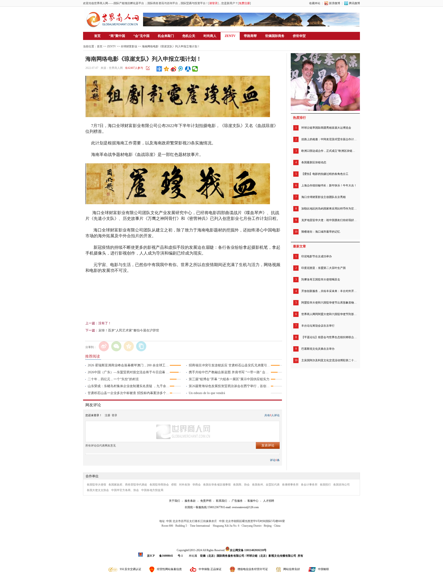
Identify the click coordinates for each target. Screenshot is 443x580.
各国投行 (325, 484)
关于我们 (174, 500)
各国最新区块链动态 (313, 162)
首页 (97, 36)
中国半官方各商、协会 (125, 490)
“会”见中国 (141, 36)
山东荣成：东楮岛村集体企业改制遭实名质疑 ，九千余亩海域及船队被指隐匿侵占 (129, 386)
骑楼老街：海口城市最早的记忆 (320, 231)
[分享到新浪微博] (174, 69)
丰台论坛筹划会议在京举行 (318, 325)
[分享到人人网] (188, 69)
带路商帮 (250, 36)
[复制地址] (141, 346)
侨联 (174, 484)
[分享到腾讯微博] (181, 69)
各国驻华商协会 (159, 484)
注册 (107, 415)
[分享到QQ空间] (166, 69)
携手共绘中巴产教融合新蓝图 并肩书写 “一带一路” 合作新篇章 (230, 372)
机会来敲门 (166, 36)
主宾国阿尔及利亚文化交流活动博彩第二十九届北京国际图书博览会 (329, 360)
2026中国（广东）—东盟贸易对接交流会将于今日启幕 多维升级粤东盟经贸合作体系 (129, 372)
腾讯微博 (354, 3)
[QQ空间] (129, 346)
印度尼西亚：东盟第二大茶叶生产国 (323, 268)
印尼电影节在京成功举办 (316, 256)
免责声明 (205, 500)
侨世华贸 (299, 36)
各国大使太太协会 (98, 490)
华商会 (196, 484)
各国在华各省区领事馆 (217, 484)
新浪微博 (334, 3)
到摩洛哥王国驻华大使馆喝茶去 (320, 279)
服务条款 (190, 500)
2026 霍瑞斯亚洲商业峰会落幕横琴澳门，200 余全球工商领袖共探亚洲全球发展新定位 (129, 365)
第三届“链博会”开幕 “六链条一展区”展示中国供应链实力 (229, 379)
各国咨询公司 (341, 484)
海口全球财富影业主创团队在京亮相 (323, 197)
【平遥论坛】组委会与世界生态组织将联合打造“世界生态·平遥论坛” (329, 337)
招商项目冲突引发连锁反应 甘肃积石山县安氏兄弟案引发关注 (230, 365)
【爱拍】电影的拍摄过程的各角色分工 (324, 174)
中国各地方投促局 (152, 490)
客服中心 (252, 500)
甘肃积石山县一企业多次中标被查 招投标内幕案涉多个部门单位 (129, 393)
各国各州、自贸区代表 (266, 484)
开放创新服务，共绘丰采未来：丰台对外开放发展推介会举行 (329, 291)
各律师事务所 (290, 484)
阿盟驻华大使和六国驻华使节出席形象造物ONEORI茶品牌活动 (329, 302)
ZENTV (230, 36)
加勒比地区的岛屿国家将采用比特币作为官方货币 (329, 208)
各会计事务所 (309, 484)
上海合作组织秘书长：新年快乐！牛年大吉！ (329, 185)
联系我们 (221, 500)
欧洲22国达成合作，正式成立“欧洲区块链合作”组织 (329, 150)
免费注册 (244, 3)
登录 (114, 415)
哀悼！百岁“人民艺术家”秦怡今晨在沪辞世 (128, 330)
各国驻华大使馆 (96, 484)
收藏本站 (314, 3)
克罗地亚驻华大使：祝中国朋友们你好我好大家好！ (329, 220)
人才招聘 (268, 500)
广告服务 (237, 500)
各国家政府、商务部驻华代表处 (127, 484)
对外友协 (184, 484)
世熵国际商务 (274, 36)
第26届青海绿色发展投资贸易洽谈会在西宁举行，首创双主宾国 (230, 386)
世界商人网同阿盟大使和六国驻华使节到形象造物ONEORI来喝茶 (329, 314)
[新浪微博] (104, 346)
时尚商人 (210, 36)
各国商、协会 (241, 484)
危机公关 (188, 36)
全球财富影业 (129, 46)
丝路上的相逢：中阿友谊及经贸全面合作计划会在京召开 (329, 139)
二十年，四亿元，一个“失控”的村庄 (113, 379)
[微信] (116, 346)
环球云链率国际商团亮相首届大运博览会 (326, 127)
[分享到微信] (195, 69)
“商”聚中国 (117, 36)
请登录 (213, 3)
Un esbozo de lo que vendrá (207, 393)
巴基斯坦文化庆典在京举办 (318, 348)
